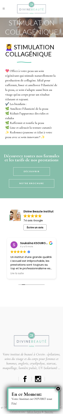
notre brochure (31, 183)
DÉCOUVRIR (32, 171)
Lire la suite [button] (17, 273)
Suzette (48, 412)
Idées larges (34, 412)
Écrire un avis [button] (35, 227)
